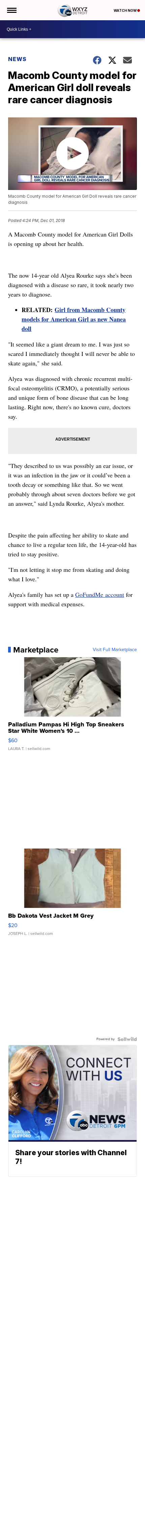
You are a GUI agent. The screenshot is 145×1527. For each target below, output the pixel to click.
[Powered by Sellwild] (127, 1039)
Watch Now (125, 10)
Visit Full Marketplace (115, 649)
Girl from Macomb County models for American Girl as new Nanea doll (74, 319)
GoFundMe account (99, 594)
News (17, 59)
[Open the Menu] (11, 10)
